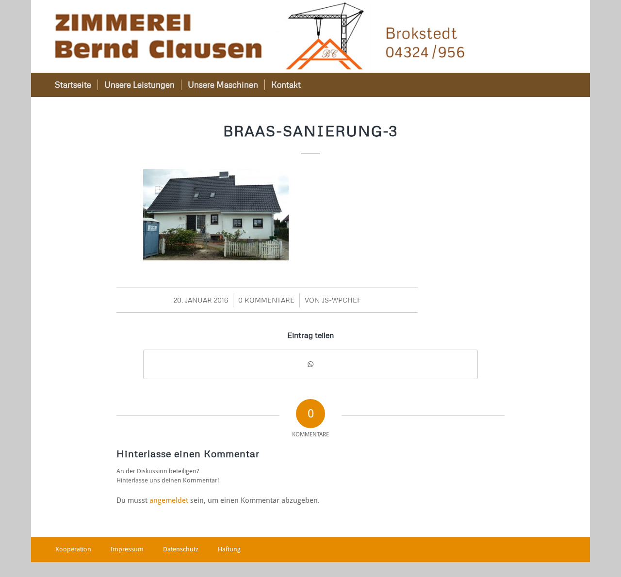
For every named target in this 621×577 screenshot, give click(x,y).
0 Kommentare (266, 300)
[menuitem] (73, 85)
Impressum (127, 549)
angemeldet (168, 500)
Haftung (229, 549)
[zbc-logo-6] (260, 36)
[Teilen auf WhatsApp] (310, 364)
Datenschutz (180, 549)
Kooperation (73, 549)
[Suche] (552, 85)
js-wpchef (341, 300)
